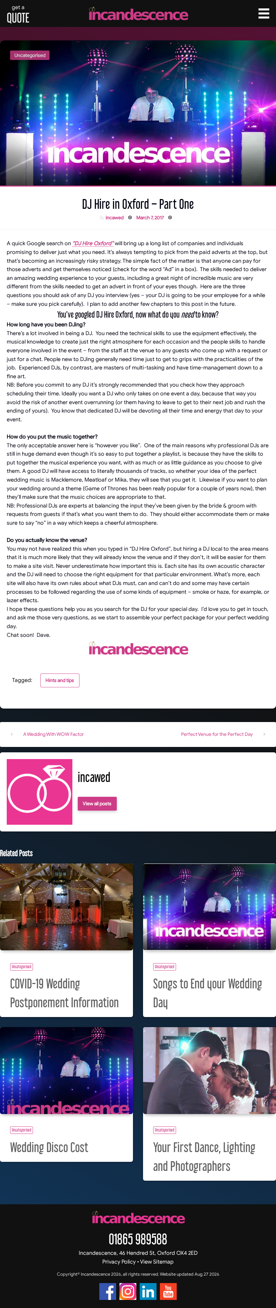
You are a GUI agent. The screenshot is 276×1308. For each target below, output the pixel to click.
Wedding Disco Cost (49, 1147)
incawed (115, 218)
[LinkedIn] (148, 1291)
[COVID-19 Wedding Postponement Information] (66, 906)
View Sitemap (157, 1261)
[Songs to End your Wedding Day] (209, 906)
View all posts (97, 803)
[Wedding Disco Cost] (66, 1070)
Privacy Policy (119, 1261)
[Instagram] (128, 1291)
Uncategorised (29, 55)
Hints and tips (59, 680)
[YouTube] (168, 1291)
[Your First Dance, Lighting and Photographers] (209, 1070)
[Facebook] (108, 1291)
